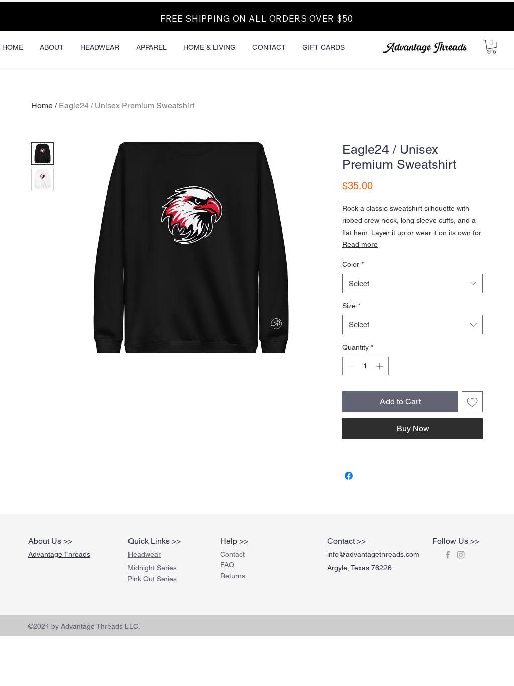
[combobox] (412, 283)
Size (351, 306)
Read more (360, 244)
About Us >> (50, 541)
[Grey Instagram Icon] (461, 555)
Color (353, 264)
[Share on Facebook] (349, 476)
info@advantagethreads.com (373, 554)
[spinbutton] (365, 366)
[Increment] (380, 366)
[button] (491, 47)
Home (42, 105)
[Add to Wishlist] (472, 401)
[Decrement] (350, 366)
